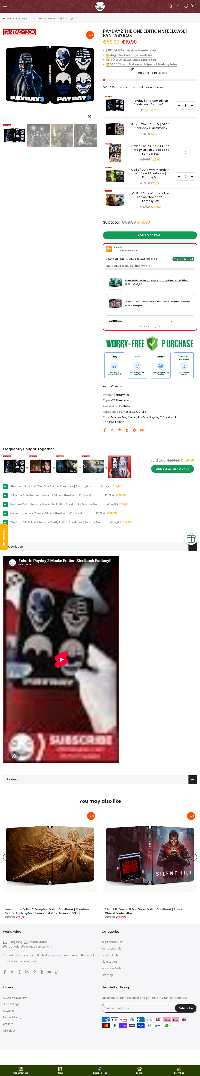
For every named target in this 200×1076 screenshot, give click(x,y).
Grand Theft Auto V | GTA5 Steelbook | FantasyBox (150, 126)
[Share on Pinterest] (119, 430)
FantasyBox (121, 395)
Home (7, 18)
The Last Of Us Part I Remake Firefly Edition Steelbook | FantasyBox (55, 522)
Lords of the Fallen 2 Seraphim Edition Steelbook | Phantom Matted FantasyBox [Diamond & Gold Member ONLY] (47, 911)
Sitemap (107, 975)
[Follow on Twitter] (12, 972)
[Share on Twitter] (112, 430)
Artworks (8, 1011)
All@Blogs (9, 1031)
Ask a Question (113, 386)
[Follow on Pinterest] (34, 972)
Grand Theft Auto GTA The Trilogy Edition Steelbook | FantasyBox (150, 150)
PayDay (143, 417)
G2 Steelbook (120, 400)
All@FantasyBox (112, 942)
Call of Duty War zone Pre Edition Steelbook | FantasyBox (150, 197)
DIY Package (11, 1004)
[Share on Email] (142, 430)
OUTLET (141, 412)
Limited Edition (111, 955)
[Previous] (9, 76)
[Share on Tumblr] (127, 430)
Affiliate (8, 1024)
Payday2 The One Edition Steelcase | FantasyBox (150, 103)
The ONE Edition (113, 422)
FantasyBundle (111, 948)
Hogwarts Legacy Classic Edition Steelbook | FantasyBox (48, 513)
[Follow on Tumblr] (42, 972)
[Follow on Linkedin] (27, 972)
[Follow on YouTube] (49, 972)
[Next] (91, 76)
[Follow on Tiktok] (56, 972)
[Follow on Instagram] (19, 972)
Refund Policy (12, 1017)
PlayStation (109, 962)
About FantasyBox (15, 998)
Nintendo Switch (113, 968)
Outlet (132, 417)
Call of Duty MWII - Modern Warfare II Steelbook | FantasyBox (150, 173)
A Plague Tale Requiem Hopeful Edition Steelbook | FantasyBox (52, 495)
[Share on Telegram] (134, 430)
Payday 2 (155, 417)
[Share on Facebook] (104, 430)
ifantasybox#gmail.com (20, 961)
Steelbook (170, 417)
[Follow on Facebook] (4, 972)
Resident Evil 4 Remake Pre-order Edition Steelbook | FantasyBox (53, 504)
